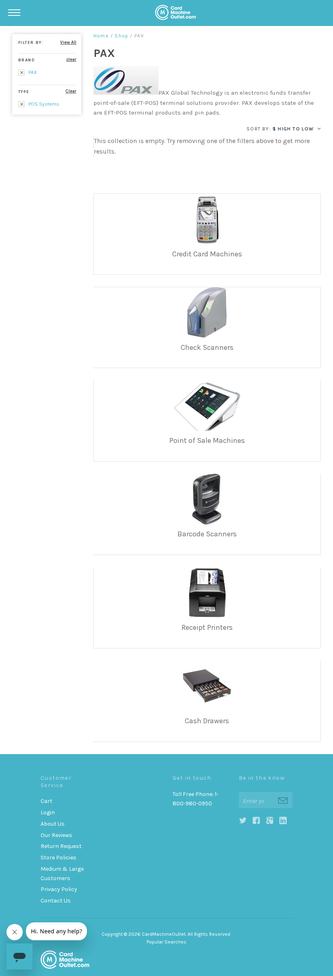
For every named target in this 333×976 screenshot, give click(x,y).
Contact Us (56, 900)
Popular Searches (166, 942)
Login (48, 812)
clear (71, 59)
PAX (32, 72)
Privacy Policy (59, 889)
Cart (46, 801)
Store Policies (58, 857)
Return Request (61, 846)
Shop (121, 36)
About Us (53, 823)
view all (68, 42)
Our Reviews (56, 835)
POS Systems (43, 104)
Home (101, 36)
